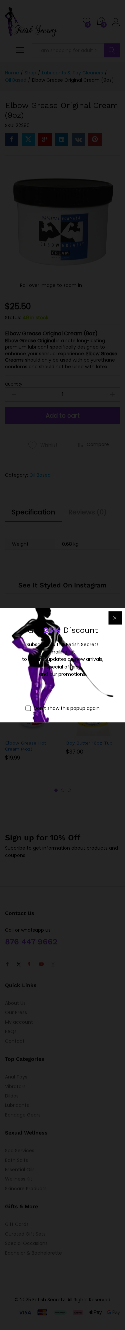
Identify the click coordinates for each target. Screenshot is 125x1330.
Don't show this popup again (67, 708)
